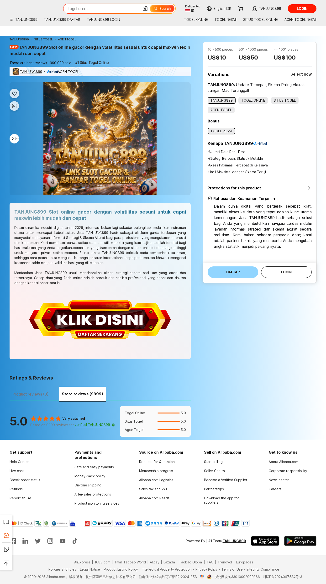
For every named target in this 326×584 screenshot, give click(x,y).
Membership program (156, 471)
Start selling (213, 462)
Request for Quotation (157, 462)
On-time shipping (87, 485)
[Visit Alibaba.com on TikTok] (75, 541)
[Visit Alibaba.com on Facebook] (13, 541)
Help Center (19, 462)
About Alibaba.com (284, 462)
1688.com (102, 562)
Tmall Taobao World (130, 562)
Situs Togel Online (92, 63)
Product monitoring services (96, 503)
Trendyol (225, 562)
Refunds (16, 489)
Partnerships (214, 489)
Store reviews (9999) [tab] (82, 393)
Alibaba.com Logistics (156, 480)
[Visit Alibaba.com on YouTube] (62, 541)
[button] (145, 8)
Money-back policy (89, 476)
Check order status (25, 480)
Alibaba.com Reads (154, 498)
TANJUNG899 (19, 39)
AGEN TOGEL (67, 39)
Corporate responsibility (288, 471)
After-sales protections (92, 494)
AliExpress (82, 562)
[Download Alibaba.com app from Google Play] (300, 541)
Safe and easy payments (94, 467)
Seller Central (215, 471)
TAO (210, 562)
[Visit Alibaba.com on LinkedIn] (25, 541)
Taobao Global (191, 562)
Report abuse (20, 498)
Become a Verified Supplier (225, 480)
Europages (244, 562)
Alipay (154, 562)
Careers (275, 489)
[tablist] (100, 393)
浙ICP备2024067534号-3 (282, 577)
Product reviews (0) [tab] (30, 394)
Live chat (17, 471)
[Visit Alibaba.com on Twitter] (37, 541)
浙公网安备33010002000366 (237, 577)
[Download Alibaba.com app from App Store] (265, 541)
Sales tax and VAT (153, 489)
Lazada (169, 562)
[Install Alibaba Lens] (6, 535)
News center (279, 480)
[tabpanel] (100, 421)
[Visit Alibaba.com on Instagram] (50, 541)
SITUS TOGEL (43, 39)
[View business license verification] (202, 576)
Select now (301, 74)
